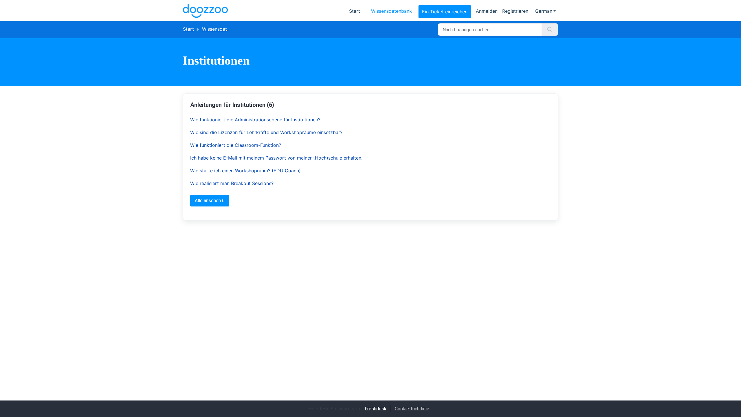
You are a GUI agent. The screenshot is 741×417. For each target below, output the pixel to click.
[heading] (279, 104)
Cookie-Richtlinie (412, 408)
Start (354, 11)
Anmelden (487, 11)
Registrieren (515, 11)
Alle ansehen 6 (210, 200)
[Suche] (550, 29)
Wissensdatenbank (391, 11)
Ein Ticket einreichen (444, 11)
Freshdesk (375, 408)
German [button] (543, 11)
